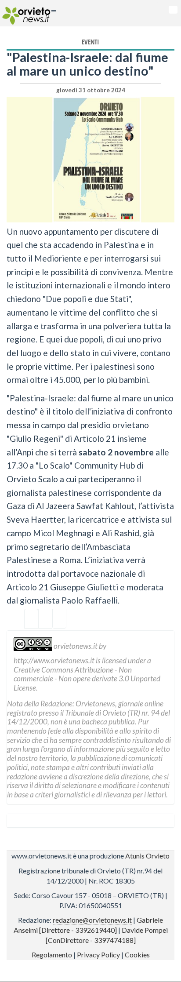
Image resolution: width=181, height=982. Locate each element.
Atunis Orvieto (147, 855)
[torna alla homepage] (25, 13)
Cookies (137, 954)
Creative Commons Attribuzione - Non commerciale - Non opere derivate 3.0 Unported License (87, 678)
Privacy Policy (98, 954)
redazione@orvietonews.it (92, 920)
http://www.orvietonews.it (54, 660)
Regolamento (52, 954)
